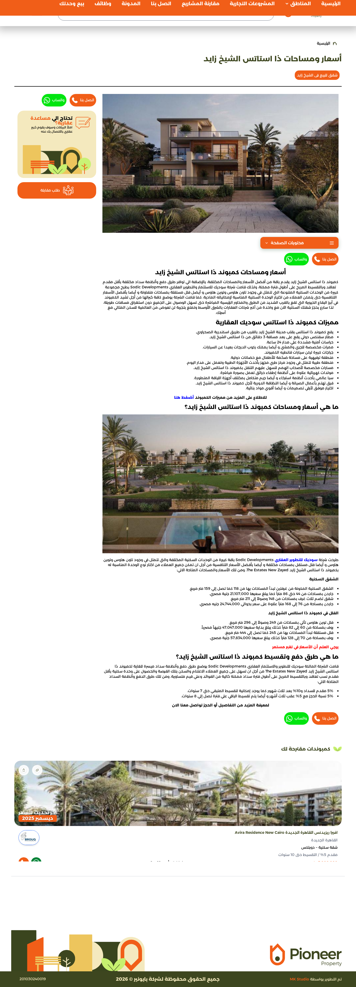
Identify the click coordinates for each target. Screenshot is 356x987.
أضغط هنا (184, 397)
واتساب (300, 259)
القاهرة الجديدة (324, 840)
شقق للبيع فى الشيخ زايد (317, 75)
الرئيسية (323, 43)
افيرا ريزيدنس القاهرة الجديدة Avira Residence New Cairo (286, 832)
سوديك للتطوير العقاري (296, 559)
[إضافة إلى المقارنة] (37, 770)
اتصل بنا (329, 259)
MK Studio (299, 979)
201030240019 (33, 979)
